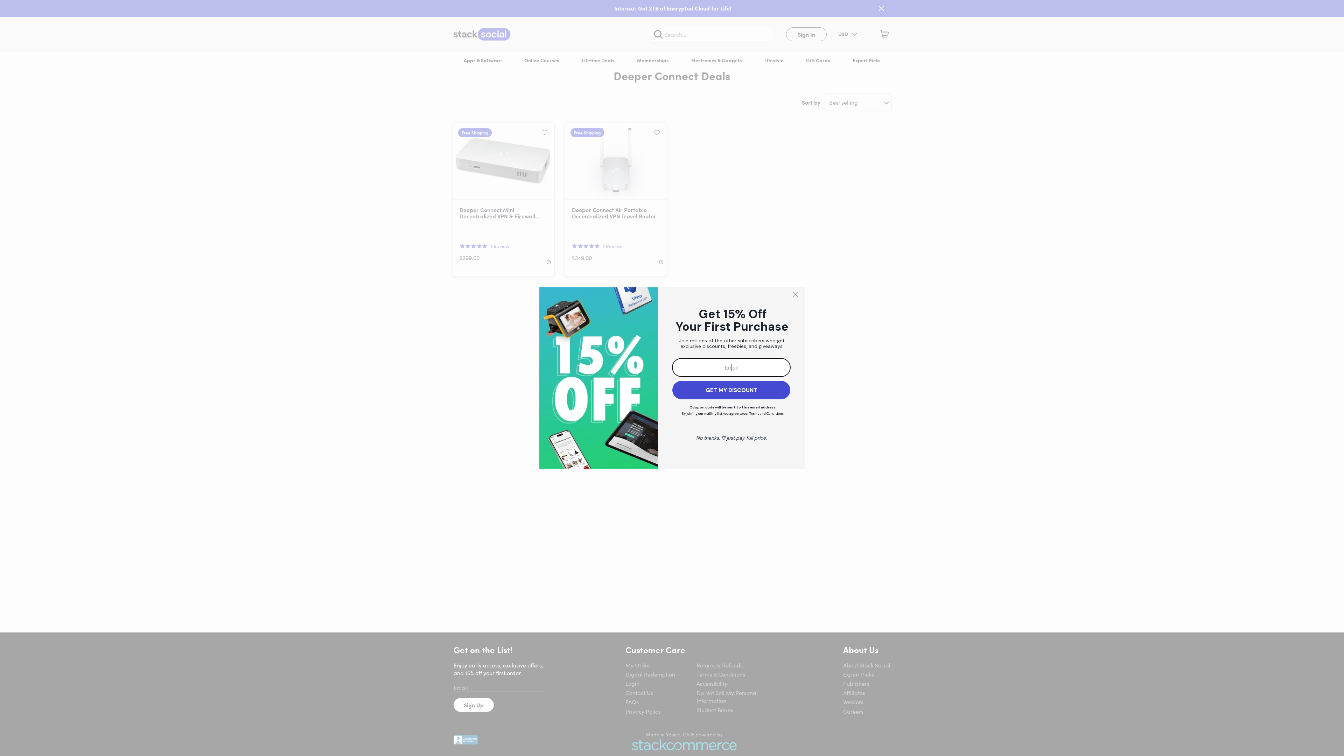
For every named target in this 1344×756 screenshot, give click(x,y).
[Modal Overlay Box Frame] (672, 378)
